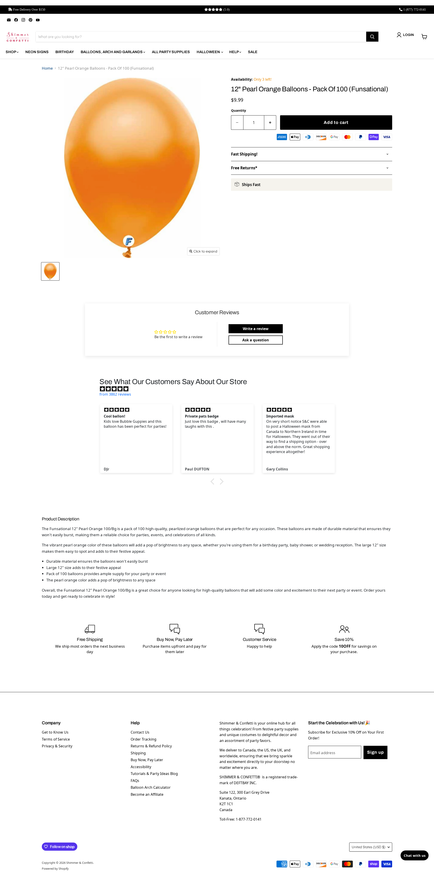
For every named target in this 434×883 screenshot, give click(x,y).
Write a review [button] (256, 328)
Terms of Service (56, 739)
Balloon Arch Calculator (151, 787)
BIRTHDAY (64, 52)
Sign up (375, 752)
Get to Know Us (55, 732)
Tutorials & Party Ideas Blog (154, 773)
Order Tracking (143, 739)
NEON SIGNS (37, 52)
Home (47, 68)
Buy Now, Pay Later (147, 759)
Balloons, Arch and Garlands (112, 52)
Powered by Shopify (55, 868)
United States (368, 847)
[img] (219, 389)
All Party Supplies (171, 52)
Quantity (238, 110)
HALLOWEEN (209, 52)
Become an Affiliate (147, 794)
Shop (11, 52)
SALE (252, 52)
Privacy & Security (57, 746)
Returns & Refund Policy (151, 746)
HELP (234, 52)
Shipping (138, 753)
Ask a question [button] (255, 340)
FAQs (135, 780)
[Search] (372, 37)
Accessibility (141, 766)
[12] (50, 271)
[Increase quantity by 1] (270, 122)
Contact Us (140, 732)
